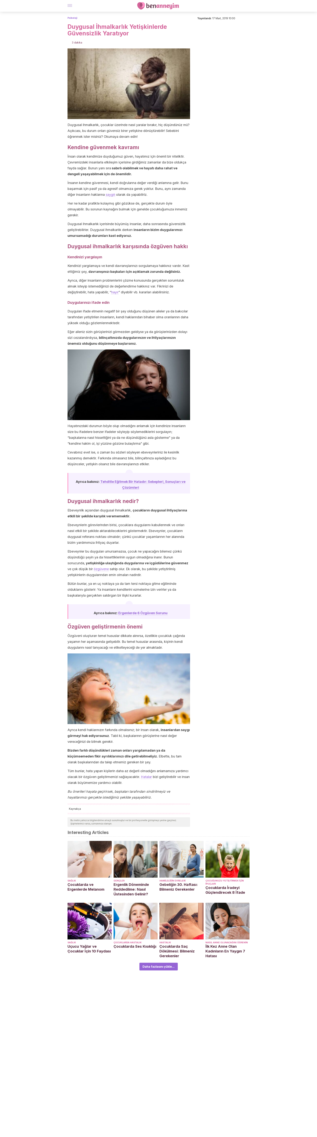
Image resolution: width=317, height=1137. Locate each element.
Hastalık (165, 942)
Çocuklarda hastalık (128, 942)
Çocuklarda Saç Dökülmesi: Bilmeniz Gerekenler (177, 951)
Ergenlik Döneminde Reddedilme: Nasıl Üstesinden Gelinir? (131, 889)
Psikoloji (72, 18)
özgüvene (101, 569)
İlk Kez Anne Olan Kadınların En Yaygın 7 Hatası (225, 951)
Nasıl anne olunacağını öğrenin (226, 942)
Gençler (119, 880)
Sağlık (72, 880)
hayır (115, 292)
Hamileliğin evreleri (172, 880)
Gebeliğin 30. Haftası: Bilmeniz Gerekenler (178, 887)
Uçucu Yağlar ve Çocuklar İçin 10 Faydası (89, 948)
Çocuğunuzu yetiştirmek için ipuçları (224, 882)
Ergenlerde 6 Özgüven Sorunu (142, 613)
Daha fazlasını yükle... (159, 966)
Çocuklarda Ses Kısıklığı (135, 946)
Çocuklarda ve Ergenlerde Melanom (86, 887)
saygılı (110, 194)
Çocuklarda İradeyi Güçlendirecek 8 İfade (225, 890)
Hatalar (146, 777)
